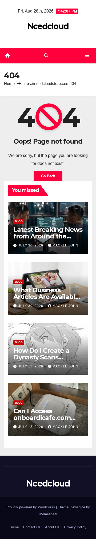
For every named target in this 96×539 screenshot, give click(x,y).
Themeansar (47, 514)
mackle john (65, 245)
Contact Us (32, 527)
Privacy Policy (75, 527)
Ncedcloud (48, 26)
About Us (52, 527)
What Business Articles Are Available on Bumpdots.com (46, 296)
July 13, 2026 (31, 366)
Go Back (48, 176)
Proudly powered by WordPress (31, 507)
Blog (19, 221)
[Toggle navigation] (87, 55)
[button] (46, 55)
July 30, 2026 (31, 245)
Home (9, 83)
